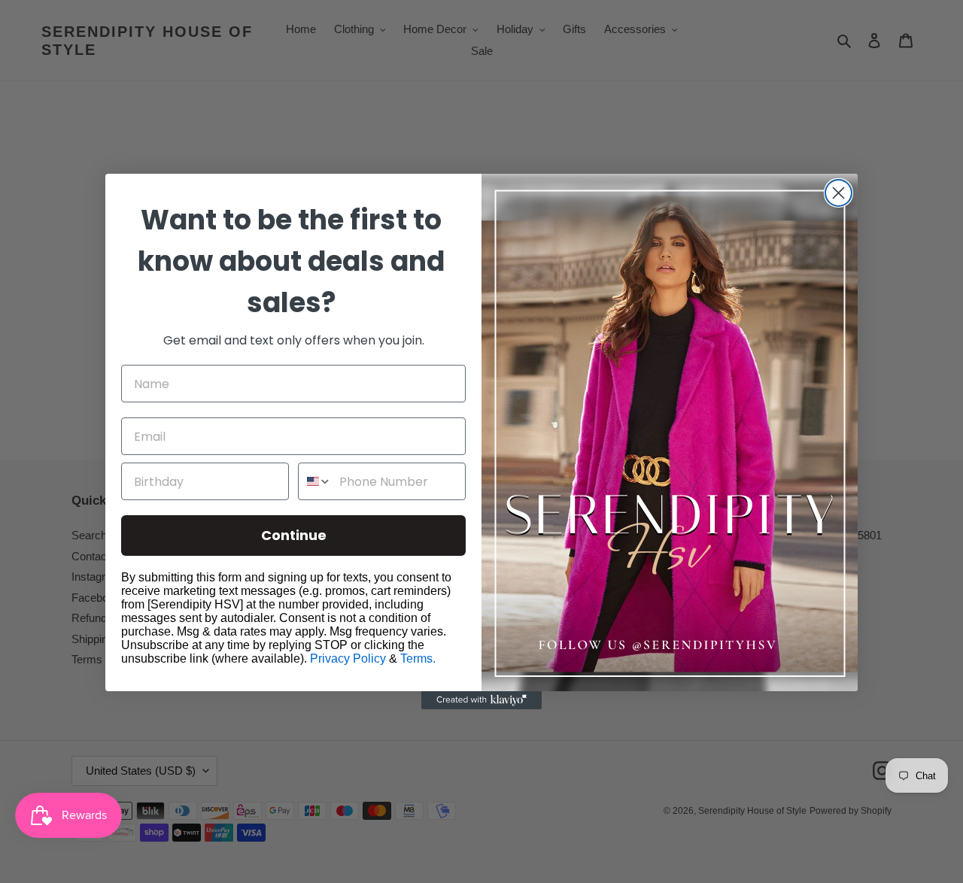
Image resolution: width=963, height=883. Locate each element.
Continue (294, 535)
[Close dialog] (838, 193)
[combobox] (315, 481)
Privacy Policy (348, 658)
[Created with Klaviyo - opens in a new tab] (481, 700)
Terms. (418, 658)
